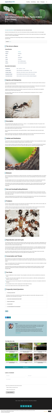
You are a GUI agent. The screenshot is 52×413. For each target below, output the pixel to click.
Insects (6, 14)
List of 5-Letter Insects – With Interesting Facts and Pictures (26, 351)
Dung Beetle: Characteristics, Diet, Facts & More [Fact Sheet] (40, 362)
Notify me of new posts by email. (10, 389)
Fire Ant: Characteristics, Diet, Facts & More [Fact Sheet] (40, 351)
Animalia (19, 51)
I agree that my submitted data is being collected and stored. (14, 385)
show (10, 41)
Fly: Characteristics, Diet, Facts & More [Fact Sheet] (26, 362)
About (16, 400)
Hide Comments (25, 367)
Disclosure (35, 400)
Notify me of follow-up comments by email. (12, 387)
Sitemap (22, 400)
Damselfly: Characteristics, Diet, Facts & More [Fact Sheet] (12, 362)
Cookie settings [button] (46, 411)
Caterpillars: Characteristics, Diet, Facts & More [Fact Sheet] (12, 351)
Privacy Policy (30, 400)
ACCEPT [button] (50, 411)
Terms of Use (26, 400)
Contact (19, 400)
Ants (6, 311)
